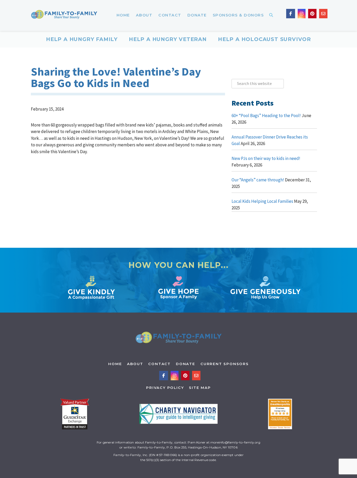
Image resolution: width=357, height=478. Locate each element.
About (135, 364)
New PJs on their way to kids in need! (266, 158)
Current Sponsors (224, 364)
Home (115, 364)
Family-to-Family (64, 15)
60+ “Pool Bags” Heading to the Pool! (266, 115)
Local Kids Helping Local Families (262, 201)
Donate (185, 364)
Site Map (200, 387)
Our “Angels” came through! (258, 180)
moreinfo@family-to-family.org (235, 442)
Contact (159, 364)
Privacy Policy (165, 387)
